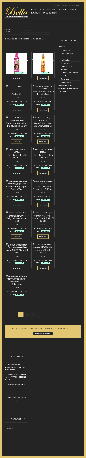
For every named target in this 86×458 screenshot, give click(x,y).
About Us (63, 9)
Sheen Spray (65, 76)
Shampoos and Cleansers (70, 73)
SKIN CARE (62, 92)
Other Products (66, 66)
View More (17, 78)
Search (73, 9)
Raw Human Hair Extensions (44, 13)
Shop (41, 9)
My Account (57, 5)
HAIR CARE (62, 47)
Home (34, 9)
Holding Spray (66, 60)
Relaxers (64, 69)
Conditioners (65, 50)
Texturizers (65, 79)
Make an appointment (43, 333)
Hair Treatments (67, 57)
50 (40, 39)
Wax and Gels (66, 82)
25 (37, 39)
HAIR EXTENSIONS (65, 85)
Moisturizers (65, 63)
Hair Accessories (67, 54)
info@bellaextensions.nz (16, 384)
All (43, 39)
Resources (51, 9)
